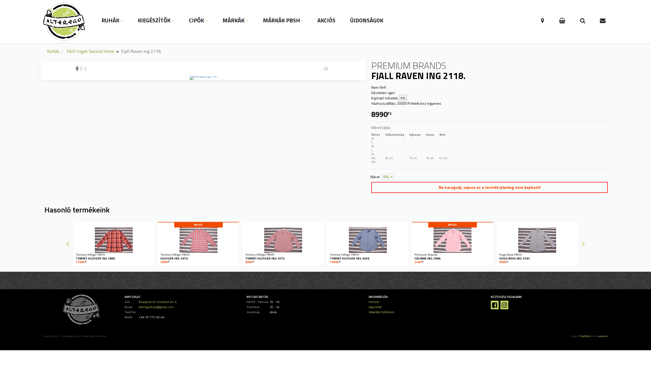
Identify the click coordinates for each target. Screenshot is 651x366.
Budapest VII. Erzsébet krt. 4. (158, 301)
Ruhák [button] (111, 20)
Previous (67, 244)
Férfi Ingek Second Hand (90, 51)
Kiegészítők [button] (155, 20)
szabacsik (603, 336)
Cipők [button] (197, 20)
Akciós (326, 20)
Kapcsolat (375, 306)
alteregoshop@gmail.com (156, 306)
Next (583, 244)
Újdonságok (366, 20)
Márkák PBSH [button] (281, 20)
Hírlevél (374, 301)
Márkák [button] (234, 20)
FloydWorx (585, 336)
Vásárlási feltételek (381, 312)
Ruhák (53, 51)
